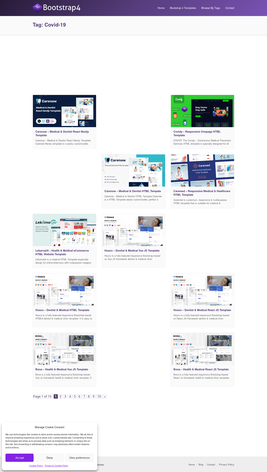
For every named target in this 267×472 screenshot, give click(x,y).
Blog (201, 464)
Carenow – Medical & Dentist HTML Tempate (132, 191)
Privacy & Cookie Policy (56, 465)
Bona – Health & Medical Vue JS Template (61, 369)
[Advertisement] (133, 63)
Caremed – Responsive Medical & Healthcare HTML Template (201, 193)
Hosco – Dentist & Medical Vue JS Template (131, 250)
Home (161, 8)
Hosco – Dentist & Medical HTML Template (62, 310)
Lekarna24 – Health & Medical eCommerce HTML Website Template (62, 252)
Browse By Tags (210, 8)
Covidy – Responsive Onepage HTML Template (197, 133)
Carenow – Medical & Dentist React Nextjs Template (62, 133)
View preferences (79, 457)
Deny (49, 457)
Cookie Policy (36, 465)
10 (99, 396)
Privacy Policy (226, 464)
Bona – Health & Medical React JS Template (201, 369)
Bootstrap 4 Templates (183, 8)
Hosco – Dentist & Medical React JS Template (202, 310)
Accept (19, 457)
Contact (229, 8)
